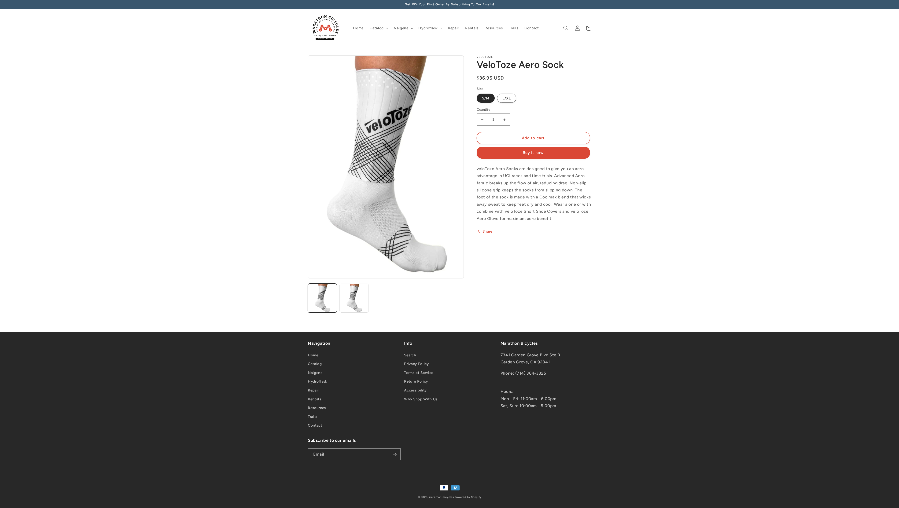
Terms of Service (418, 372)
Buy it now (533, 152)
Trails (312, 416)
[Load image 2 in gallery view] (353, 298)
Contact (315, 425)
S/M (485, 98)
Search (410, 355)
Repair (313, 390)
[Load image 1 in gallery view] (322, 298)
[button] (379, 28)
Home (313, 355)
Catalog (315, 364)
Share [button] (487, 231)
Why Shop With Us (421, 399)
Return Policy (416, 381)
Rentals (314, 399)
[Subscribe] (394, 454)
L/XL (506, 98)
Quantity (483, 109)
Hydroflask (317, 381)
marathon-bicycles (441, 497)
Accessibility (415, 390)
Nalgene (315, 372)
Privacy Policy (416, 364)
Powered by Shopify (468, 497)
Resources (317, 408)
